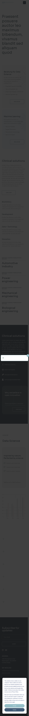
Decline (14, 709)
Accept (14, 705)
